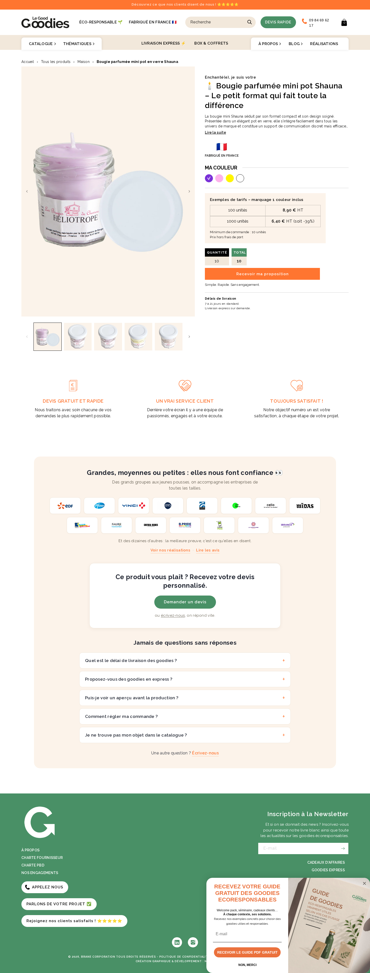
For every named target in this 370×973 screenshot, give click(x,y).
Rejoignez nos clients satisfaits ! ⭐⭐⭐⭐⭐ (74, 921)
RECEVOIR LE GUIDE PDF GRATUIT (247, 952)
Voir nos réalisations (170, 550)
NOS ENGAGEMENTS (39, 873)
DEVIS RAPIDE (278, 22)
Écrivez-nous (205, 753)
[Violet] (209, 178)
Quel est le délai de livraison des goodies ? (131, 660)
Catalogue (41, 44)
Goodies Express (328, 870)
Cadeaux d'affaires (326, 862)
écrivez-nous (173, 615)
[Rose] (219, 178)
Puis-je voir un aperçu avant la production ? (131, 697)
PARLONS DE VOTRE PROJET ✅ (59, 904)
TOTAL (240, 257)
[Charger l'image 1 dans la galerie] (47, 337)
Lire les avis (207, 550)
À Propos (268, 44)
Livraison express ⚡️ (163, 43)
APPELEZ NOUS (47, 887)
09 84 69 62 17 (319, 22)
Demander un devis (185, 602)
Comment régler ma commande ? (121, 716)
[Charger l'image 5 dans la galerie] (168, 337)
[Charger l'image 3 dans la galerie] (108, 337)
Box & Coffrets (211, 43)
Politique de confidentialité (184, 956)
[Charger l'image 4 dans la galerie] (138, 337)
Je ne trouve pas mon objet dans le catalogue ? (136, 735)
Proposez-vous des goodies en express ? (128, 679)
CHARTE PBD (32, 865)
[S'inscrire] (342, 848)
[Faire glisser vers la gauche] (26, 191)
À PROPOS (30, 850)
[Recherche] (249, 22)
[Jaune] (230, 178)
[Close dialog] (364, 883)
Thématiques (77, 44)
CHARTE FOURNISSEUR (42, 858)
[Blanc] (240, 178)
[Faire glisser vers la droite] (189, 191)
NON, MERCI (247, 965)
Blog (294, 44)
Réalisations (324, 44)
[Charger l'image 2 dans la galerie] (78, 337)
